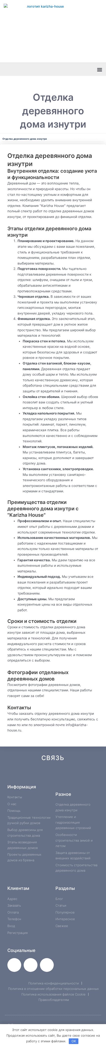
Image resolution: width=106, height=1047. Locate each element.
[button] (99, 69)
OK (73, 1041)
